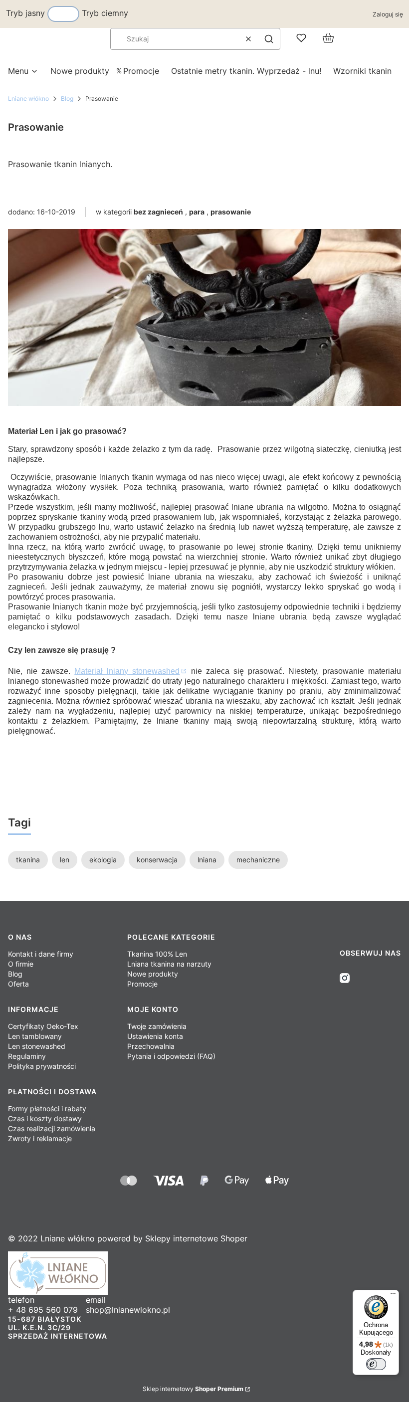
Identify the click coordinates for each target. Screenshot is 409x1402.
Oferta (18, 984)
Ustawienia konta (155, 1036)
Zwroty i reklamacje (40, 1138)
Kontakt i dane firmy (40, 954)
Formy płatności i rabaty (47, 1108)
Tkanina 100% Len (157, 954)
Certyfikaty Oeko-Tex (43, 1026)
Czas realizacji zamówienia (51, 1128)
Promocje (142, 984)
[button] (269, 38)
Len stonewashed (36, 1046)
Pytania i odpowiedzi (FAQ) (171, 1056)
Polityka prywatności (42, 1066)
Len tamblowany (35, 1036)
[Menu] (393, 1296)
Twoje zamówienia (157, 1026)
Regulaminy (27, 1056)
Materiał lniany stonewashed (127, 671)
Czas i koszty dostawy (45, 1118)
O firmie (20, 964)
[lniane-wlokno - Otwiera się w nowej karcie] (204, 1273)
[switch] (376, 1364)
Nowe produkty (152, 974)
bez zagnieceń (158, 211)
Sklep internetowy (193, 1389)
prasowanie (230, 211)
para (196, 211)
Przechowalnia (151, 1046)
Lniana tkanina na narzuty (169, 964)
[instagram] (345, 978)
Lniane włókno (28, 98)
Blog (67, 98)
